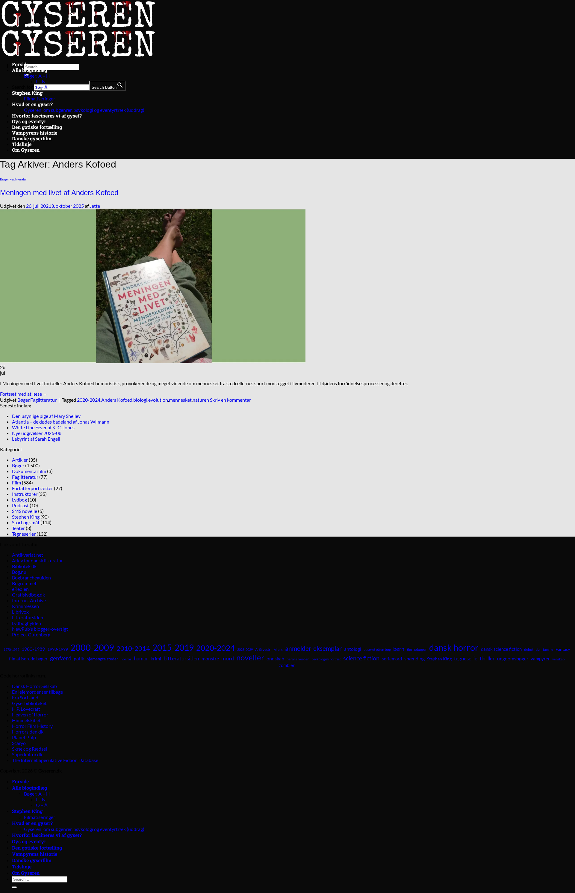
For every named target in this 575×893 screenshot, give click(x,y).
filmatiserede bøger (28, 658)
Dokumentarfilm (29, 471)
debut (528, 649)
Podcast (20, 505)
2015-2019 (173, 647)
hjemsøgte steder (102, 658)
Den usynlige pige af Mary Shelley (46, 416)
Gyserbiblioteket (29, 703)
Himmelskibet (26, 720)
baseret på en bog (377, 649)
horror (126, 659)
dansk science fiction (501, 649)
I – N (41, 81)
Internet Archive (29, 600)
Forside (20, 64)
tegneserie (465, 658)
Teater (18, 528)
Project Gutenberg (31, 634)
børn (398, 648)
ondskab (275, 658)
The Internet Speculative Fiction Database (55, 760)
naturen (201, 400)
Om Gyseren (26, 150)
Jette (95, 206)
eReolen (20, 589)
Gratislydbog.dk (28, 594)
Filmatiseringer (39, 98)
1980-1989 (33, 649)
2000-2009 (92, 647)
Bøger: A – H (37, 76)
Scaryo (19, 743)
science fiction (361, 658)
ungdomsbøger (512, 658)
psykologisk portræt (326, 659)
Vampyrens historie (34, 132)
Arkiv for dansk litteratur (37, 560)
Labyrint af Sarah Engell (36, 439)
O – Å (42, 87)
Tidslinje (21, 144)
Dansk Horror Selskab (34, 686)
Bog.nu (19, 572)
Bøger (4, 179)
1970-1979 (11, 649)
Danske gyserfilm (32, 138)
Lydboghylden (26, 623)
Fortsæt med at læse (24, 394)
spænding (414, 658)
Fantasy (563, 649)
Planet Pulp (24, 737)
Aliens (278, 649)
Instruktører (24, 494)
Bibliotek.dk (24, 566)
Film (16, 482)
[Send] (14, 887)
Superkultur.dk (27, 754)
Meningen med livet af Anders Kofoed (59, 193)
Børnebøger (417, 649)
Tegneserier (24, 534)
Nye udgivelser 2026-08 (36, 433)
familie (548, 649)
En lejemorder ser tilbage (37, 692)
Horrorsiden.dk (27, 731)
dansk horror (454, 647)
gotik (79, 658)
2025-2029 (245, 649)
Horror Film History (32, 726)
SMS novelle (24, 511)
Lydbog (19, 499)
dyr (538, 649)
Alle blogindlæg (29, 70)
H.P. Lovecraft (26, 709)
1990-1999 (57, 649)
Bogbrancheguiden (31, 577)
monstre (210, 658)
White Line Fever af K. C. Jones (43, 427)
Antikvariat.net (27, 555)
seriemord (392, 658)
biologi (140, 400)
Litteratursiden (27, 617)
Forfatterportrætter (32, 488)
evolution (158, 400)
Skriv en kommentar (230, 400)
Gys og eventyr (29, 121)
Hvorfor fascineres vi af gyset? (47, 115)
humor (141, 659)
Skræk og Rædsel (29, 749)
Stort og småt (26, 522)
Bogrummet (24, 583)
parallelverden (298, 659)
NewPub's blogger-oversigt (40, 629)
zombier (287, 665)
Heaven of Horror (30, 714)
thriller (487, 658)
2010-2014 (133, 648)
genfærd (61, 658)
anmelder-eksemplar (313, 648)
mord (227, 658)
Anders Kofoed (116, 400)
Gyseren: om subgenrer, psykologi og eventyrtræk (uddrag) (84, 110)
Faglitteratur (18, 179)
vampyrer (540, 658)
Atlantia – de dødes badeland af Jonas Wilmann (60, 421)
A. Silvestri (263, 649)
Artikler (20, 460)
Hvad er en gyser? (32, 104)
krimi (156, 658)
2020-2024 (88, 400)
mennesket (180, 400)
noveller (250, 657)
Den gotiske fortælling (37, 127)
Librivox (20, 612)
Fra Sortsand (25, 697)
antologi (352, 649)
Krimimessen (25, 606)
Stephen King (27, 93)
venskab (558, 659)
